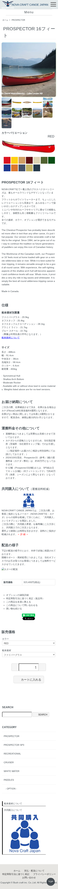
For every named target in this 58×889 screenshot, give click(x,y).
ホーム (5, 20)
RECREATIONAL (12, 753)
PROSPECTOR (18, 20)
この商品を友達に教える (18, 601)
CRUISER (9, 762)
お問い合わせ (29, 877)
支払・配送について (34, 870)
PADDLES (9, 780)
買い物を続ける (14, 608)
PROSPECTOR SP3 (14, 745)
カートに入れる (31, 679)
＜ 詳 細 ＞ (22, 534)
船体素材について (11, 337)
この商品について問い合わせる (22, 605)
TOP (50, 881)
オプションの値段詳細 (17, 595)
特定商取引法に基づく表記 (15, 874)
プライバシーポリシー (44, 874)
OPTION (11, 788)
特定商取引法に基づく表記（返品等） (25, 598)
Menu (29, 12)
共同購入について (13, 810)
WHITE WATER (11, 771)
